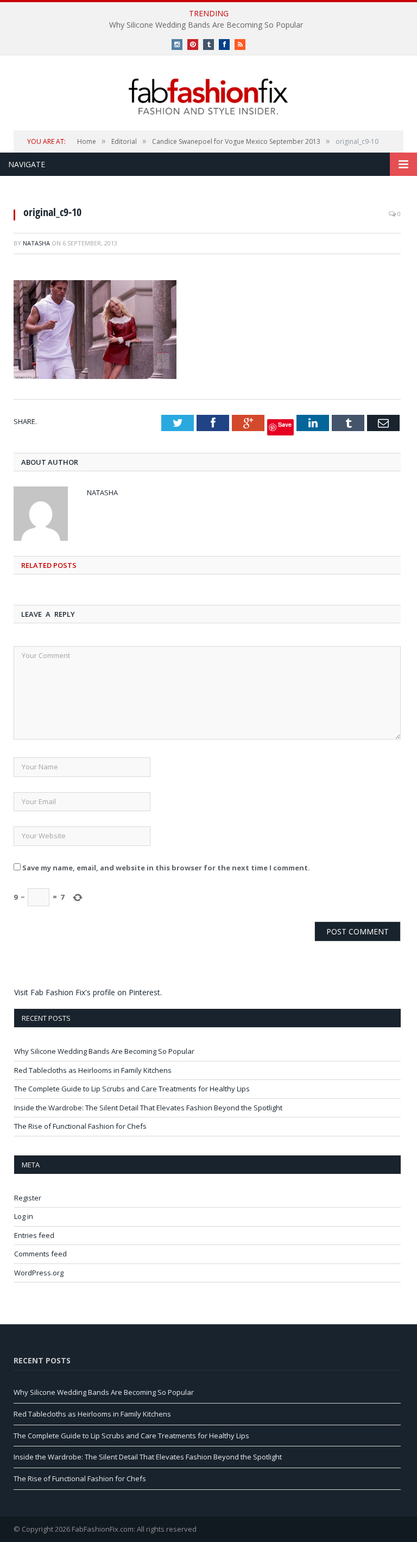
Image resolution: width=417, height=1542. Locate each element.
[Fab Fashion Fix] (208, 96)
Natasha (36, 243)
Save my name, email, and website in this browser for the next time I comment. (166, 868)
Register (27, 1198)
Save (285, 424)
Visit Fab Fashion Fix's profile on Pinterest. (88, 992)
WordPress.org (39, 1273)
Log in (23, 1216)
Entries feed (34, 1235)
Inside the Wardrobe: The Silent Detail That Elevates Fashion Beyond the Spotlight (148, 1108)
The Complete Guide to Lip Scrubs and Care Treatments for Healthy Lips (132, 1089)
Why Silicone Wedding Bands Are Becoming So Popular (206, 25)
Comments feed (40, 1254)
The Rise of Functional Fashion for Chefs (80, 1126)
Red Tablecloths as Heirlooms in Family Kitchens (93, 1070)
